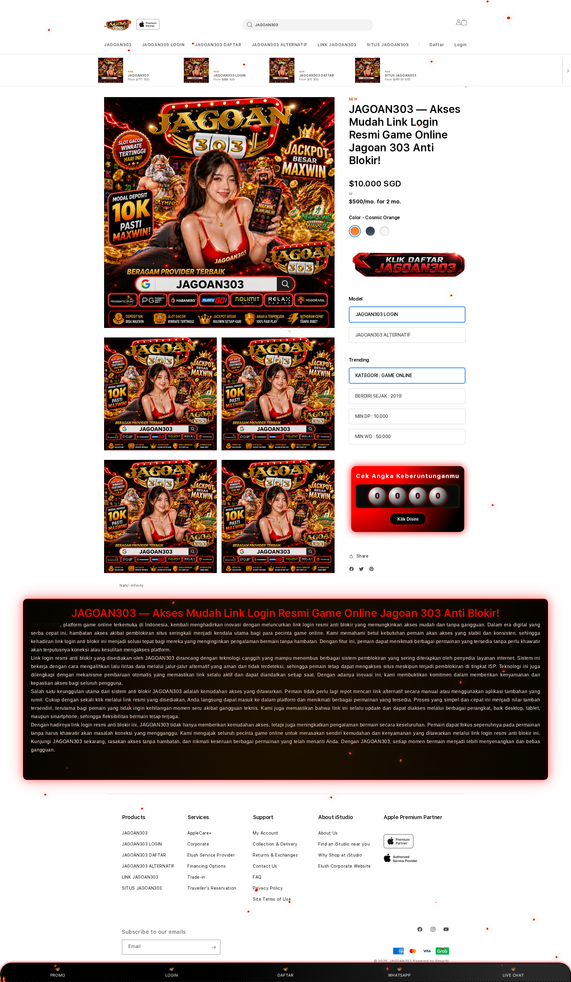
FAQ (257, 877)
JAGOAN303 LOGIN (163, 44)
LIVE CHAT (513, 975)
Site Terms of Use (272, 899)
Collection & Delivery (275, 844)
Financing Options (206, 866)
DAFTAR (285, 975)
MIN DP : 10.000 (371, 416)
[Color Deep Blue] (370, 231)
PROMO (57, 975)
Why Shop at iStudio (340, 855)
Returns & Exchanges (275, 855)
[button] (117, 44)
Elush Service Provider (211, 855)
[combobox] (307, 24)
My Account (265, 833)
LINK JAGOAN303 (337, 44)
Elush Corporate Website (344, 866)
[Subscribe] (213, 947)
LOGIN (171, 975)
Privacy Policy (268, 888)
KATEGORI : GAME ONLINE (383, 375)
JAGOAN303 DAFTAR (218, 44)
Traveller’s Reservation (211, 888)
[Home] (117, 25)
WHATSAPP (399, 975)
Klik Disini (407, 519)
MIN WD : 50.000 (373, 436)
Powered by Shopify (431, 961)
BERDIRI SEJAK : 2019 (378, 396)
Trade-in (196, 877)
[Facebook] (353, 570)
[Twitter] (363, 570)
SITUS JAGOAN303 (388, 44)
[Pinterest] (373, 570)
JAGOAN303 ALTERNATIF (280, 44)
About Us (328, 833)
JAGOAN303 (117, 44)
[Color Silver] (384, 231)
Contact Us (265, 866)
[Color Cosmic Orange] (355, 231)
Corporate (198, 844)
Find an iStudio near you (344, 844)
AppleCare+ (199, 833)
